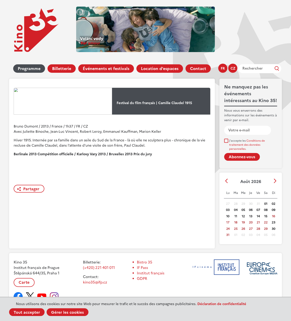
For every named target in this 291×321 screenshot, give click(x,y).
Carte (24, 282)
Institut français (150, 273)
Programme (29, 68)
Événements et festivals (106, 68)
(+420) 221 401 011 (99, 267)
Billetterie (61, 68)
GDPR (142, 278)
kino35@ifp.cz (95, 282)
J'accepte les (247, 145)
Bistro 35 (144, 262)
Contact (198, 68)
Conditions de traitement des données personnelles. (247, 145)
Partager (31, 189)
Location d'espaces (159, 68)
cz (233, 68)
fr (223, 68)
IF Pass (142, 267)
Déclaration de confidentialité (221, 303)
